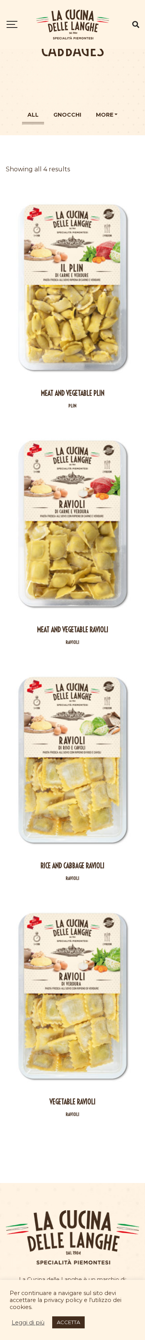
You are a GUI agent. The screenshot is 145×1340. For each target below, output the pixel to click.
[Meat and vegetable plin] (72, 287)
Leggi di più (28, 1322)
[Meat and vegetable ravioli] (72, 523)
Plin (72, 406)
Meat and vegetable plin (72, 393)
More (104, 114)
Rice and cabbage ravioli (72, 865)
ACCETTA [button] (68, 1322)
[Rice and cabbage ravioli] (72, 759)
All (33, 114)
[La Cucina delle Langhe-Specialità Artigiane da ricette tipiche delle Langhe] (72, 24)
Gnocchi (67, 114)
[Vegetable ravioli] (72, 996)
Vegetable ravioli (72, 1101)
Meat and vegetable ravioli (72, 629)
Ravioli (72, 642)
